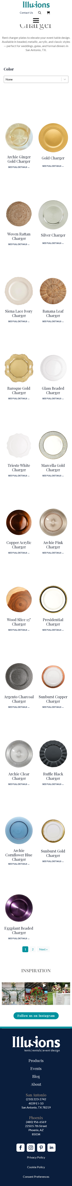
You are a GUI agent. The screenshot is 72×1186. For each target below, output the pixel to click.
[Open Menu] (36, 20)
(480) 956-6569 (36, 1122)
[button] (13, 993)
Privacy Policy (36, 1157)
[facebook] (20, 1148)
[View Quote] (48, 13)
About (36, 1084)
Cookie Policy (36, 1167)
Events (36, 1068)
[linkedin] (51, 1148)
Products (36, 1060)
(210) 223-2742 (36, 1099)
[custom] (41, 1148)
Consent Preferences (36, 1176)
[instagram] (31, 1148)
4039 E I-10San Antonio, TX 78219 (36, 1105)
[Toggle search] (39, 12)
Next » (43, 949)
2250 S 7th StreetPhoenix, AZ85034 (36, 1130)
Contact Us (26, 12)
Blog (36, 1076)
